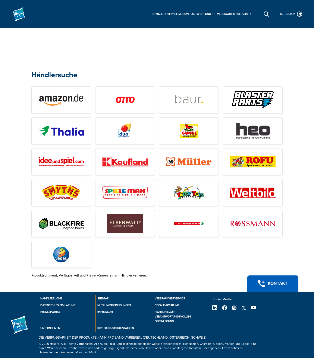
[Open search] (266, 14)
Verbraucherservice (170, 298)
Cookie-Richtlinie (167, 305)
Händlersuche (54, 75)
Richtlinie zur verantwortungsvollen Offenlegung (173, 316)
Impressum (105, 312)
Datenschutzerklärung (57, 305)
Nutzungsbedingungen (114, 305)
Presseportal (50, 312)
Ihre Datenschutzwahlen (115, 328)
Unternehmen (50, 328)
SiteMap (103, 298)
